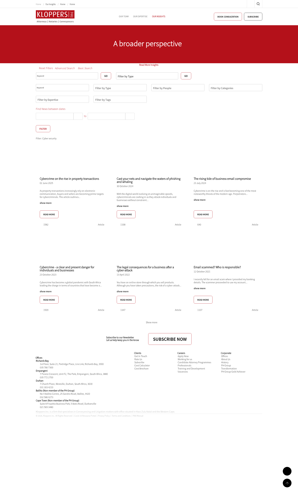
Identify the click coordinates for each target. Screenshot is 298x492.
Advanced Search (65, 68)
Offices (224, 356)
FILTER (43, 128)
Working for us (185, 359)
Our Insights (50, 4)
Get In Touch (140, 356)
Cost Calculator (142, 365)
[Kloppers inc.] (55, 16)
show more (46, 202)
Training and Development (191, 368)
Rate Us (138, 359)
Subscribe (139, 362)
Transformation (229, 368)
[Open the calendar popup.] (78, 116)
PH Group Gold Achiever (233, 371)
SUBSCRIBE (253, 16)
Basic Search (85, 68)
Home (39, 4)
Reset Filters (46, 68)
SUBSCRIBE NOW (170, 339)
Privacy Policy (104, 416)
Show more (151, 322)
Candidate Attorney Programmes (194, 362)
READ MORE (49, 214)
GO (106, 75)
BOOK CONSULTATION (227, 16)
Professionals (184, 365)
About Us (225, 359)
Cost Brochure (141, 368)
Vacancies (183, 371)
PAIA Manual (138, 416)
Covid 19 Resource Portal (85, 416)
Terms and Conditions (121, 416)
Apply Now (183, 356)
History (224, 362)
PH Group (226, 365)
